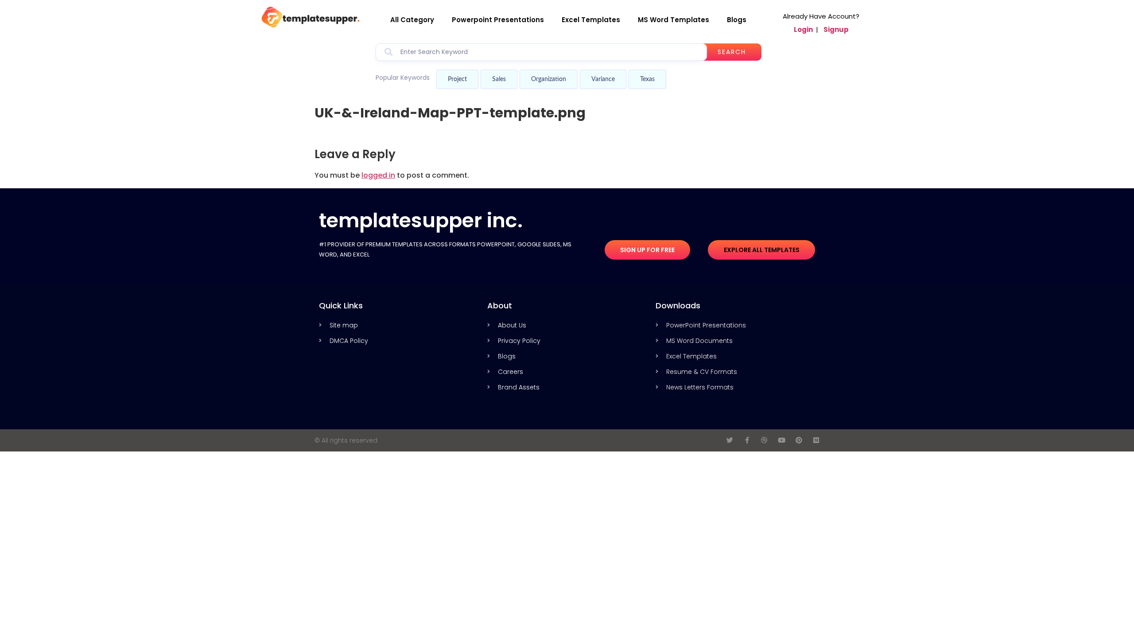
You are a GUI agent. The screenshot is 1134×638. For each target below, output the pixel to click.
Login (803, 29)
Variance (603, 79)
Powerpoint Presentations (498, 19)
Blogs (736, 19)
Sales (499, 79)
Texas (647, 79)
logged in (378, 175)
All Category (412, 19)
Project (457, 79)
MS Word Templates (673, 19)
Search (732, 51)
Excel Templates (591, 19)
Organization (548, 79)
